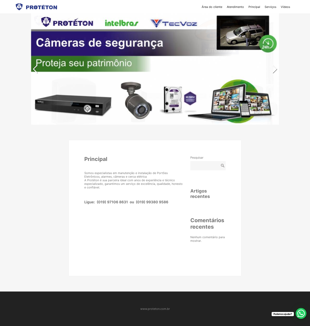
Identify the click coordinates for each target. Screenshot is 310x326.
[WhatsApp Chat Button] (301, 313)
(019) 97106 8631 (112, 202)
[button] (274, 69)
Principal (95, 159)
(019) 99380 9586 (152, 202)
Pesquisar (196, 157)
